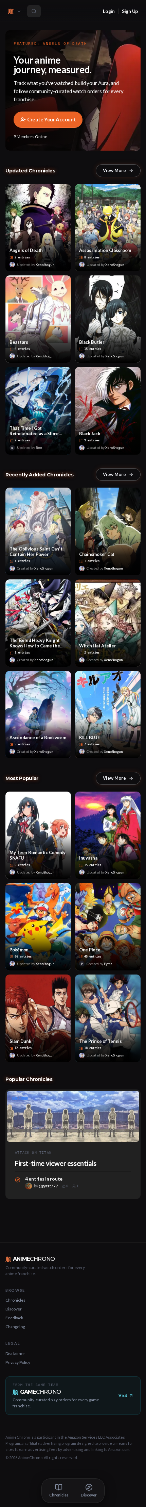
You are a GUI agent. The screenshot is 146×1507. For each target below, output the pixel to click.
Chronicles (15, 1300)
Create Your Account (51, 119)
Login (109, 11)
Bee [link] (39, 447)
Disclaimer (15, 1353)
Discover (13, 1308)
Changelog (15, 1326)
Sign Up (130, 11)
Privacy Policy (17, 1362)
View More (114, 170)
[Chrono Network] (19, 11)
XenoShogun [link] (45, 265)
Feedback (14, 1317)
